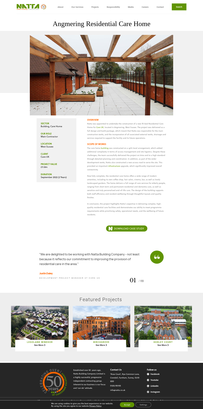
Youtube (154, 380)
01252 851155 (115, 385)
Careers (145, 7)
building (105, 148)
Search (179, 6)
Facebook (155, 374)
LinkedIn (155, 385)
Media (131, 7)
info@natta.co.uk (117, 390)
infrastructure (114, 166)
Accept (127, 404)
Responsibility (113, 7)
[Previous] (24, 75)
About (60, 7)
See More (39, 345)
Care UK (100, 127)
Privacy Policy (95, 405)
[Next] (179, 75)
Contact (160, 7)
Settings (143, 404)
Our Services (77, 7)
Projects (95, 7)
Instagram (155, 391)
